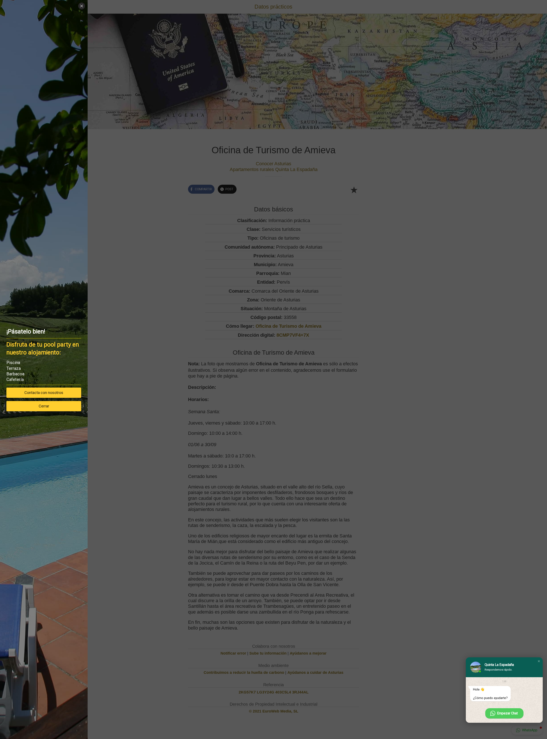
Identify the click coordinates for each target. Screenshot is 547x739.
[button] (539, 661)
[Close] (81, 6)
